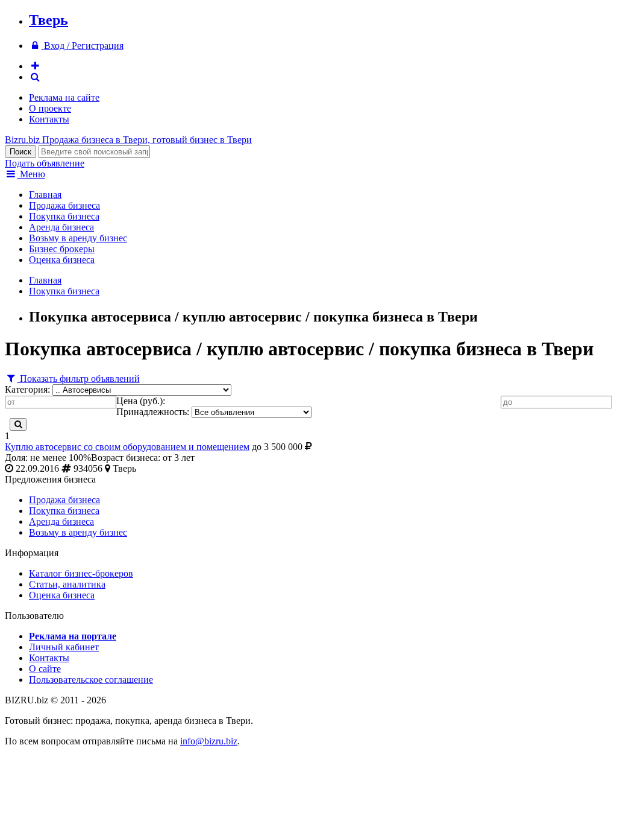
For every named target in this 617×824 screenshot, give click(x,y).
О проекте (50, 108)
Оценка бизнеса (62, 260)
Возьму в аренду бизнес (78, 238)
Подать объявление (44, 163)
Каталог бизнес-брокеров (81, 573)
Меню (31, 174)
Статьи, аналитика (67, 584)
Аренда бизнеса (61, 227)
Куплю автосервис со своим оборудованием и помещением (127, 447)
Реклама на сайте (64, 97)
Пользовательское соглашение (91, 679)
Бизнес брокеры (62, 249)
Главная (45, 194)
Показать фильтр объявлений (78, 378)
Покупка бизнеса (64, 216)
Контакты (49, 119)
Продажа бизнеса (64, 205)
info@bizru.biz (208, 741)
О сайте (45, 669)
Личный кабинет (64, 647)
